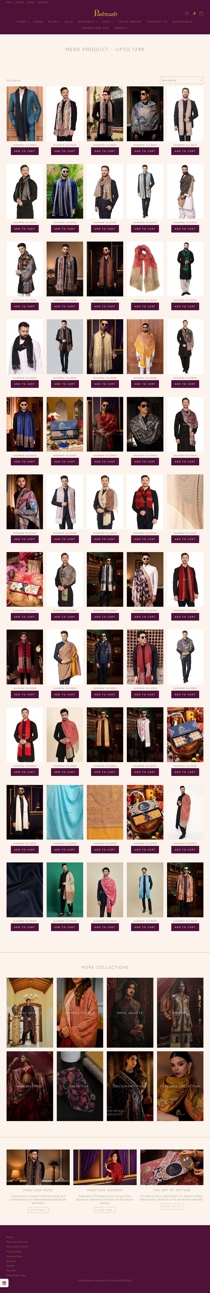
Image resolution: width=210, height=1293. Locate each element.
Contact (11, 1265)
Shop (22, 21)
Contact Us (157, 21)
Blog (53, 21)
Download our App (16, 1275)
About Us (11, 1261)
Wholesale (183, 21)
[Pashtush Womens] (104, 1167)
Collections (43, 2)
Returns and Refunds (17, 1241)
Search (121, 28)
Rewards (87, 21)
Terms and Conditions (18, 1246)
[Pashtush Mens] (38, 1167)
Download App (96, 28)
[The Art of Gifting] (171, 1167)
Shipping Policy (14, 1256)
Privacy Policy (14, 1251)
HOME (38, 21)
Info (106, 21)
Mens (9, 2)
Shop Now (38, 1210)
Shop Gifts (171, 1206)
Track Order (130, 21)
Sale (69, 21)
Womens (19, 2)
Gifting (30, 2)
